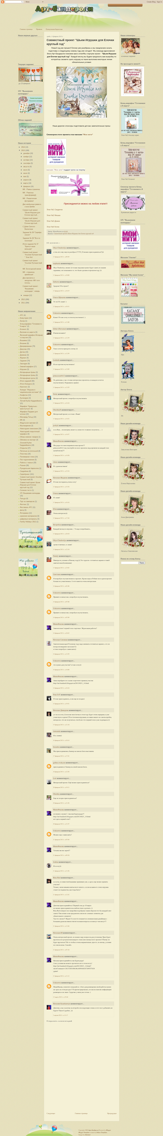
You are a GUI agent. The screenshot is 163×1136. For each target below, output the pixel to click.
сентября (26, 163)
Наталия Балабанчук (61, 1003)
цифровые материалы (28, 519)
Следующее (51, 1113)
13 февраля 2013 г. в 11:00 (61, 322)
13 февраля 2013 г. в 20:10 (61, 534)
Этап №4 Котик (53, 227)
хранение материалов (28, 516)
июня (25, 173)
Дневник (23, 355)
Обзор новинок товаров (29, 437)
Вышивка (23, 340)
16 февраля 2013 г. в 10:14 (61, 740)
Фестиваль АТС (26, 507)
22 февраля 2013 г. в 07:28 (61, 950)
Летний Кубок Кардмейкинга (31, 401)
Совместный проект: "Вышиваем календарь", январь (31, 288)
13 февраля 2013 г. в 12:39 (61, 338)
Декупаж (23, 349)
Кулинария (24, 398)
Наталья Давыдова (61, 710)
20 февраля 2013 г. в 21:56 (61, 803)
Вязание (23, 343)
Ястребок (57, 524)
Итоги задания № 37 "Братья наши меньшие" (30, 246)
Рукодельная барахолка (54, 29)
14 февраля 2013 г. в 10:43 (61, 633)
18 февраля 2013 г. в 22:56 (61, 772)
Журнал (23, 358)
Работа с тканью (26, 463)
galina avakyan (59, 762)
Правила (39, 29)
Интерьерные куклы (27, 378)
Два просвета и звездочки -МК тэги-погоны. (31, 280)
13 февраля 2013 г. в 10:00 (61, 275)
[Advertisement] (66, 1094)
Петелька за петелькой (29, 451)
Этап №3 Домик (53, 221)
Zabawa (56, 281)
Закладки (23, 364)
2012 (23, 299)
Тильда (23, 498)
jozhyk (56, 425)
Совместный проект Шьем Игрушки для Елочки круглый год (30, 485)
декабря (26, 153)
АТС (21, 315)
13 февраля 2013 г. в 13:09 (61, 369)
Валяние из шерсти (27, 332)
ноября (26, 157)
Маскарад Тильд (26, 417)
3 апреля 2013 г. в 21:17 (60, 1015)
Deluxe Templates (102, 1132)
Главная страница (26, 29)
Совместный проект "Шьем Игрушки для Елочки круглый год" (80, 42)
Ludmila (56, 360)
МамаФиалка (58, 441)
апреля (26, 180)
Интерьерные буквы (27, 372)
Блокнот (23, 329)
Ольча (55, 493)
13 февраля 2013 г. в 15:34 (61, 471)
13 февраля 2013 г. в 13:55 (61, 387)
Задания (23, 361)
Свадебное (24, 471)
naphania (56, 263)
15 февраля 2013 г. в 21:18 (61, 725)
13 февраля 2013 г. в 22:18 (61, 549)
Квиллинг (23, 387)
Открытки (23, 448)
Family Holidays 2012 (28, 522)
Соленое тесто (25, 490)
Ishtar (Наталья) (59, 328)
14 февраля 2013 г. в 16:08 (61, 670)
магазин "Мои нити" (55, 170)
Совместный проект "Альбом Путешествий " (32, 263)
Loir (54, 778)
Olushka (56, 794)
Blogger (108, 1130)
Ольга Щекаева (59, 297)
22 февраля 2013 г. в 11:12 (61, 976)
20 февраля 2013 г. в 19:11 (61, 787)
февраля (26, 186)
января (26, 295)
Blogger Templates (84, 1132)
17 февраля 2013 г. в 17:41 (61, 756)
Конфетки (24, 395)
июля (25, 170)
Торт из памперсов (27, 501)
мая (24, 176)
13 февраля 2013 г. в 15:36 (61, 487)
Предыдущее (112, 1113)
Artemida (56, 731)
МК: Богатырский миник (32, 269)
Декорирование (26, 346)
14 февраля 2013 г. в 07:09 (61, 617)
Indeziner (88, 1135)
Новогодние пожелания (29, 429)
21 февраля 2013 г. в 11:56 (61, 871)
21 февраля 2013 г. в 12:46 (61, 926)
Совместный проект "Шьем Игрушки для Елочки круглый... (31, 212)
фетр (22, 510)
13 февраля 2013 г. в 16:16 (61, 502)
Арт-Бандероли (93, 1130)
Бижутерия (24, 318)
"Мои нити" (87, 134)
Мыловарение (25, 426)
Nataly (55, 556)
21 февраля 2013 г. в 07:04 (61, 839)
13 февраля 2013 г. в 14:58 (61, 455)
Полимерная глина (27, 457)
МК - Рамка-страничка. (31, 189)
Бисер (22, 321)
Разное (22, 465)
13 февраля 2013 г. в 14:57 (61, 434)
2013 (23, 150)
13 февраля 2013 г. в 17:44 (61, 518)
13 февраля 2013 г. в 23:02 (61, 568)
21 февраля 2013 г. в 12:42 (61, 895)
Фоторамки (24, 513)
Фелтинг (23, 504)
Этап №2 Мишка (54, 215)
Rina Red (56, 877)
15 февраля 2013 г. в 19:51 (61, 704)
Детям (22, 352)
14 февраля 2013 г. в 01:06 (61, 586)
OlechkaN (57, 409)
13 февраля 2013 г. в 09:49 (61, 257)
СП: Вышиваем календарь (30, 493)
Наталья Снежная (60, 639)
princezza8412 (59, 375)
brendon (56, 747)
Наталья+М (58, 932)
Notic (55, 394)
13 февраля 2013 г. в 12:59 (61, 353)
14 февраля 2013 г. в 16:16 (61, 688)
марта (25, 183)
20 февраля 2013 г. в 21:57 (61, 824)
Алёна (55, 862)
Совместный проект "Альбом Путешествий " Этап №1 (32, 254)
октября (26, 160)
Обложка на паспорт (28, 440)
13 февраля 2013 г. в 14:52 (61, 419)
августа (26, 167)
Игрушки (23, 369)
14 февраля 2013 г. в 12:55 (61, 654)
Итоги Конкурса (26, 384)
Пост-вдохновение (27, 460)
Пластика (23, 454)
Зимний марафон (26, 366)
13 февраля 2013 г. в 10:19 (61, 291)
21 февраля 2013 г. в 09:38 (61, 855)
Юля (55, 509)
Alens (55, 462)
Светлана (57, 574)
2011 (23, 303)
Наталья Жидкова (60, 477)
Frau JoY (56, 694)
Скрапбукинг (25, 474)
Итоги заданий (25, 381)
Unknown (57, 313)
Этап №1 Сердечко (55, 210)
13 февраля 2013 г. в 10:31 (61, 306)
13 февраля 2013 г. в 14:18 (61, 403)
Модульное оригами (28, 423)
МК (21, 420)
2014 (23, 147)
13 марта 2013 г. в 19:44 (60, 997)
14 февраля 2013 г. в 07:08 (61, 602)
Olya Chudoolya (59, 247)
